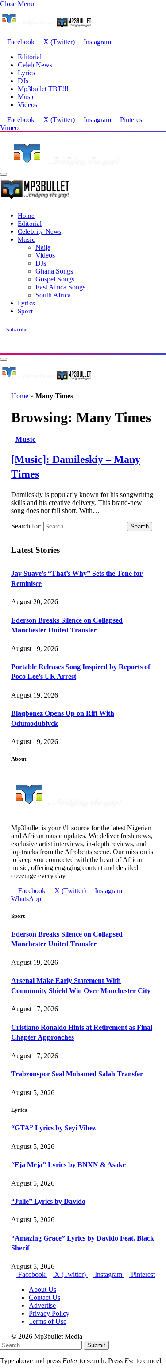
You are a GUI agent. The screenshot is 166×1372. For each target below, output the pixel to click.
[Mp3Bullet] (46, 380)
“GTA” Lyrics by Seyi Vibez (53, 1128)
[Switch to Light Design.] (9, 341)
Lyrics (26, 73)
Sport (25, 311)
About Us (42, 1289)
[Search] (2, 349)
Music (26, 96)
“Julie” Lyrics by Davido (48, 1201)
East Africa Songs (60, 287)
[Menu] (3, 174)
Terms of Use (47, 1321)
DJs (23, 81)
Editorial (30, 57)
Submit (96, 1345)
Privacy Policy (49, 1313)
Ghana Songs (54, 271)
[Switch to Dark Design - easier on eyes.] (3, 341)
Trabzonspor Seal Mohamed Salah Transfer (77, 1074)
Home (26, 215)
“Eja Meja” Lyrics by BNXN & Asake (68, 1164)
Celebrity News (39, 231)
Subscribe (16, 330)
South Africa (53, 295)
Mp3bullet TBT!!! (43, 88)
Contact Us (44, 1297)
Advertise (42, 1305)
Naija (42, 247)
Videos (27, 104)
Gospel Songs (54, 279)
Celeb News (35, 65)
